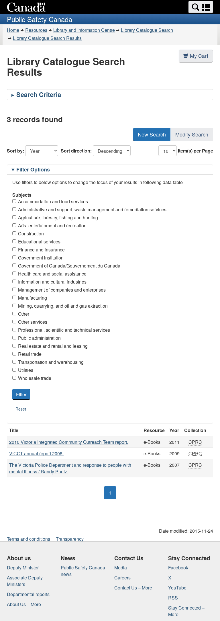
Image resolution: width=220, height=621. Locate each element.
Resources (36, 30)
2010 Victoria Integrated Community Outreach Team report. (68, 442)
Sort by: (15, 150)
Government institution (41, 257)
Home (13, 30)
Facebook (178, 567)
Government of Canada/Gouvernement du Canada (69, 265)
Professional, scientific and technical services (64, 330)
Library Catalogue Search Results (47, 38)
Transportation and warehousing (51, 362)
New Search (152, 134)
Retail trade (30, 354)
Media (120, 567)
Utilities (25, 370)
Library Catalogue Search (147, 30)
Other (23, 313)
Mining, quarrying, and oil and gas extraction (63, 305)
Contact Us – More (133, 587)
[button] (200, 7)
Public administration (39, 338)
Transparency (70, 539)
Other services (32, 322)
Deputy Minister (23, 567)
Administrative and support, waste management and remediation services (92, 209)
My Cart (199, 55)
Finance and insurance (41, 249)
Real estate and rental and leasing (53, 346)
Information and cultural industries (52, 281)
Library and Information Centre (84, 30)
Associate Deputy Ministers (25, 580)
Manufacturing (32, 297)
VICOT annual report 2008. (36, 453)
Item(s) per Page (195, 150)
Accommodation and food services (53, 201)
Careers (122, 577)
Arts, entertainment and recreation (52, 225)
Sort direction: (76, 150)
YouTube (177, 587)
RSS (173, 597)
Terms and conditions (28, 539)
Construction (31, 233)
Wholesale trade (34, 378)
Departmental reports (28, 594)
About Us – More (24, 604)
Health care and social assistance (52, 273)
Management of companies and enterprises (62, 289)
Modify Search (191, 134)
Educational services (39, 241)
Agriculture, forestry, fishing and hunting (58, 217)
